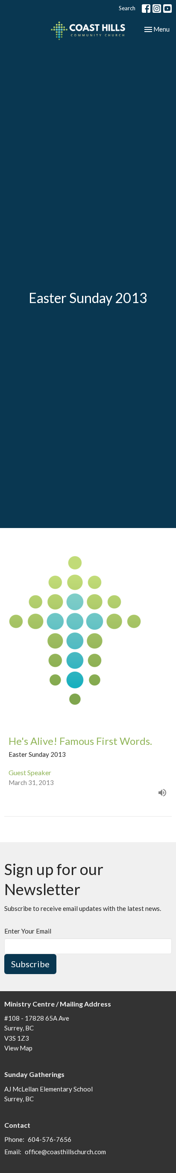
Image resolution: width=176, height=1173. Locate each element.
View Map (18, 1048)
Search (127, 8)
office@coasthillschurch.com (65, 1151)
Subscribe (30, 964)
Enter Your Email (27, 931)
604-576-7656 (49, 1139)
